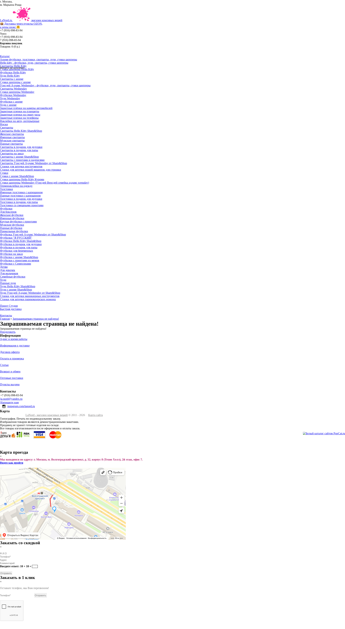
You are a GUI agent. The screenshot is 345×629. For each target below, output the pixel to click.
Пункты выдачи (10, 384)
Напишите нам (9, 402)
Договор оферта (10, 352)
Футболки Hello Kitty (13, 72)
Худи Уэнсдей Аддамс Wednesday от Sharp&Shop (30, 292)
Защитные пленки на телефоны (19, 117)
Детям (4, 266)
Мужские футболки (12, 224)
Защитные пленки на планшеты (19, 111)
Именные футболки (12, 218)
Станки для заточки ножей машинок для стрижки (30, 169)
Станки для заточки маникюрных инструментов (29, 296)
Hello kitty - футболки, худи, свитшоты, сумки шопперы (34, 62)
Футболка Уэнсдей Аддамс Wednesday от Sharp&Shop (33, 234)
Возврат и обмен (10, 371)
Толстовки (6, 189)
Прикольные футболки (14, 231)
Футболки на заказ (11, 253)
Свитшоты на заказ (12, 153)
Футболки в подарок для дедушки (21, 244)
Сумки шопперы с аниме (15, 82)
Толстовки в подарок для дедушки (21, 198)
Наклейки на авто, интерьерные (19, 121)
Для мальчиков (9, 273)
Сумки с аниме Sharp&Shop (17, 176)
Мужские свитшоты (12, 140)
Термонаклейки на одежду (16, 185)
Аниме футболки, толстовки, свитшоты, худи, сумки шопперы (38, 59)
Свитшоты (6, 127)
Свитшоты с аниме (11, 78)
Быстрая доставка (11, 309)
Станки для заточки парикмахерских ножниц (28, 299)
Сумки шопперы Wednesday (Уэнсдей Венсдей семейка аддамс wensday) (44, 182)
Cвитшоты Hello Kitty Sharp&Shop (21, 130)
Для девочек (7, 270)
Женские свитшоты (12, 134)
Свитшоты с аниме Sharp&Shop (19, 156)
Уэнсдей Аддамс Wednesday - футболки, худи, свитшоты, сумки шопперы (45, 85)
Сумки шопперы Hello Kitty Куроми (22, 179)
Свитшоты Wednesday (13, 88)
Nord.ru (31, 24)
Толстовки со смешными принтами (21, 205)
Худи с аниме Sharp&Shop (16, 289)
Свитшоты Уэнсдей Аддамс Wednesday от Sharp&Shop (33, 163)
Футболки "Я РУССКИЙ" (16, 237)
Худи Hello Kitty (10, 75)
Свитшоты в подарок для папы (19, 150)
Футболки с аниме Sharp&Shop (19, 257)
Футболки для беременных (16, 250)
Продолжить (7, 331)
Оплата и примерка (12, 358)
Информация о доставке (15, 345)
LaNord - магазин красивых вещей (47, 415)
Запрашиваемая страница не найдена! (36, 318)
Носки (4, 124)
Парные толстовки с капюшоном (20, 195)
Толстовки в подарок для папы (19, 202)
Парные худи (8, 283)
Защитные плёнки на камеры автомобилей (26, 108)
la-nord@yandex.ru (11, 398)
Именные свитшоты (12, 137)
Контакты (6, 315)
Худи (3, 279)
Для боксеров (8, 211)
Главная (5, 318)
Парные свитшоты (11, 143)
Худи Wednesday (10, 98)
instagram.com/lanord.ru (21, 406)
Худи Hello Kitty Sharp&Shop (17, 286)
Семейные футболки (12, 276)
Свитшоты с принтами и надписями (22, 159)
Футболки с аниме (11, 101)
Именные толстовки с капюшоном (21, 192)
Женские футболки (11, 215)
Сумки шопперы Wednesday (17, 91)
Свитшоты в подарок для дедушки (21, 147)
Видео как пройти (11, 462)
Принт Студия (9, 305)
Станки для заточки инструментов (21, 166)
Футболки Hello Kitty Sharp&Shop (20, 240)
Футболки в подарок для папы (18, 247)
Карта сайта (95, 415)
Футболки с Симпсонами (15, 263)
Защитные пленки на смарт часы (20, 114)
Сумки (4, 172)
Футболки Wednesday (13, 95)
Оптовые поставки (11, 377)
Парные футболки (11, 228)
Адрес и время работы (13, 339)
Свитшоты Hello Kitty (13, 66)
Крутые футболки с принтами (18, 221)
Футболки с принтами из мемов (19, 260)
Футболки (6, 208)
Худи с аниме (8, 104)
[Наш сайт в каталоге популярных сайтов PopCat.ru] (324, 433)
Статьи (4, 365)
